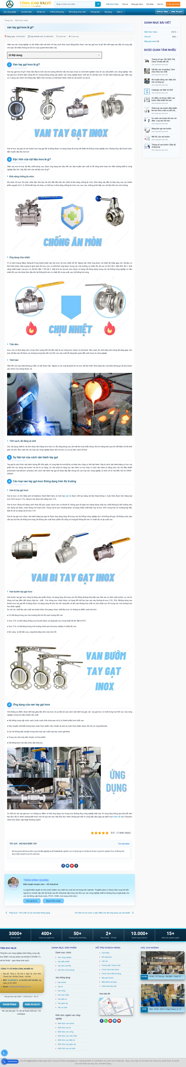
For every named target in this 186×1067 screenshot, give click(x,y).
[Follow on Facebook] (102, 1021)
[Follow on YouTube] (119, 1021)
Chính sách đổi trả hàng (111, 974)
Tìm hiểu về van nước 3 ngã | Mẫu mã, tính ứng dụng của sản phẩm (103, 913)
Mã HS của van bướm (161, 137)
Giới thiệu (150, 4)
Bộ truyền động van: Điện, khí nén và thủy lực (164, 80)
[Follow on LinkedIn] (115, 1021)
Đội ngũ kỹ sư (31, 901)
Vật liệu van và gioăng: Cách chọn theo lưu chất (163, 70)
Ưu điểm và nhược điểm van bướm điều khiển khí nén (163, 99)
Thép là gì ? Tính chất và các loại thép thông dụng (29, 913)
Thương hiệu (95, 12)
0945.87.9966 (162, 12)
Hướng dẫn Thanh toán (111, 965)
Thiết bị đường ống (57, 12)
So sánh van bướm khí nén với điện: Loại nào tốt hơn (164, 119)
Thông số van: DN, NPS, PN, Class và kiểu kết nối (163, 60)
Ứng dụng (108, 12)
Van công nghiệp (10, 12)
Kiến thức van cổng (65, 1032)
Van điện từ (62, 999)
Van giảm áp (63, 1003)
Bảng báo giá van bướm (161, 128)
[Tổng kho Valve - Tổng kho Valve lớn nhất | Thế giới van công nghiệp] (11, 4)
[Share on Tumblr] (76, 866)
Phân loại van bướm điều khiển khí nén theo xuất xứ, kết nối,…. (164, 109)
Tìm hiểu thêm (124, 844)
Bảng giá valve (137, 4)
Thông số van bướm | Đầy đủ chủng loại (164, 146)
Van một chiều (63, 995)
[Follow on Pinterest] (110, 1021)
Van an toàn (62, 1007)
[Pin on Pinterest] (72, 866)
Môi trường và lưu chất (77, 12)
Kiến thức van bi (64, 1028)
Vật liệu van (41, 12)
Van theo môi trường (66, 970)
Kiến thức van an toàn (66, 1048)
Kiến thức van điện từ (66, 1040)
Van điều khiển (26, 12)
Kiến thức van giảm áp (67, 1044)
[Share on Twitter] (67, 866)
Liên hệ (160, 4)
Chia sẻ (125, 4)
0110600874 (13, 980)
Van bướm (62, 982)
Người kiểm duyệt (53, 901)
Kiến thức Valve (112, 4)
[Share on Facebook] (63, 866)
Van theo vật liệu (64, 966)
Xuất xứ (119, 12)
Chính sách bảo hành (110, 970)
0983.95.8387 (177, 12)
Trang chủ (8, 20)
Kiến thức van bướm (66, 1023)
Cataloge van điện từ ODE (162, 90)
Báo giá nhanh (174, 4)
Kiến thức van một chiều (67, 1036)
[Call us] (106, 1021)
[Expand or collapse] (98, 55)
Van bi (60, 986)
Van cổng (61, 991)
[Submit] (98, 4)
